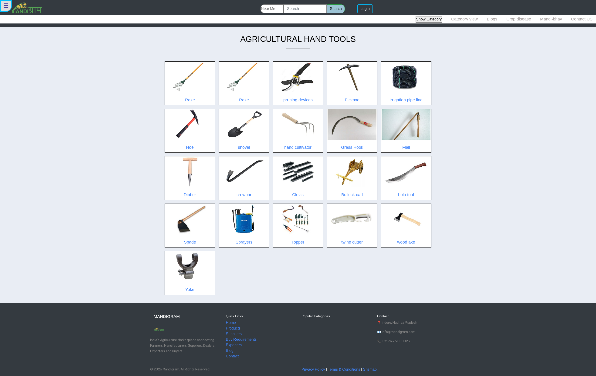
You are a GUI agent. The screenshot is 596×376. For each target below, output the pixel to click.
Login (365, 9)
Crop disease (518, 19)
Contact (232, 356)
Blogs (492, 19)
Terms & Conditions (344, 369)
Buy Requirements (241, 339)
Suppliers (234, 334)
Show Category (429, 19)
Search (336, 9)
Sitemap (370, 369)
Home (231, 323)
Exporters (234, 345)
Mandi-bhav (551, 19)
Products (233, 328)
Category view (464, 19)
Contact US (582, 19)
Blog (230, 351)
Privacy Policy (313, 369)
